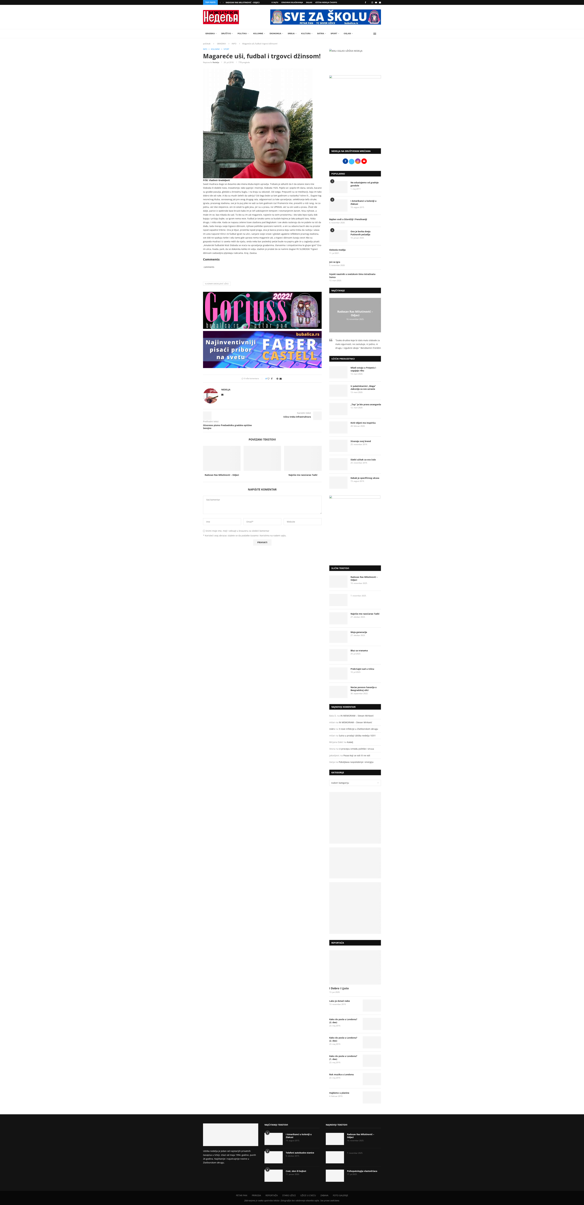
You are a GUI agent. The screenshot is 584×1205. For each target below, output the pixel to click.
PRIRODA (256, 1195)
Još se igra (334, 262)
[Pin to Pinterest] (277, 378)
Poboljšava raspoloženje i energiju (356, 762)
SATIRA (320, 33)
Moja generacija (359, 632)
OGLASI (309, 2)
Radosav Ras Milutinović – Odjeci (243, 2)
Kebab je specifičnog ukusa (365, 478)
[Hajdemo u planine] (372, 1097)
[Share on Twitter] (274, 378)
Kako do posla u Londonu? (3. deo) (343, 1021)
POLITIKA (242, 33)
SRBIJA (291, 33)
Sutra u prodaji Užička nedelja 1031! (357, 735)
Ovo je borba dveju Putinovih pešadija (360, 233)
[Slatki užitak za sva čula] (338, 464)
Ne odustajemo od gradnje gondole (365, 184)
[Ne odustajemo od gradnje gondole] (338, 187)
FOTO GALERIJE (340, 1195)
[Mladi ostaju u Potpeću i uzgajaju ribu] (338, 372)
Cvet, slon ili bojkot (296, 1171)
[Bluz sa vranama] (338, 655)
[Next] (223, 2)
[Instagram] (372, 2)
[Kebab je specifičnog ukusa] (338, 483)
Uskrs (332, 728)
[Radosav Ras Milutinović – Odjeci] (222, 458)
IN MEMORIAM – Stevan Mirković (357, 715)
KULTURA (306, 33)
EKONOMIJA (275, 33)
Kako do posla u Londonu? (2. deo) (343, 1039)
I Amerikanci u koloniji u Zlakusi (363, 202)
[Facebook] (365, 2)
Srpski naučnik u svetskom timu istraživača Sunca (352, 276)
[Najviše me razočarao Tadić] (303, 458)
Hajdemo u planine (339, 1092)
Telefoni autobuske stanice (300, 1152)
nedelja (216, 62)
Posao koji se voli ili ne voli (356, 755)
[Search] (379, 33)
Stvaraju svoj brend (361, 441)
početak (206, 43)
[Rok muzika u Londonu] (372, 1079)
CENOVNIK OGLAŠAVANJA (292, 2)
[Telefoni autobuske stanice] (273, 1157)
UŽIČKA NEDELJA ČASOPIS (326, 2)
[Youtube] (376, 2)
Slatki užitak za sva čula (363, 459)
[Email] (380, 2)
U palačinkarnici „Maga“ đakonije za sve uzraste (363, 388)
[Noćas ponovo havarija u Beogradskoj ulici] (338, 692)
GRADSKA (210, 33)
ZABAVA (324, 1195)
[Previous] (220, 2)
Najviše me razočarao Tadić (303, 474)
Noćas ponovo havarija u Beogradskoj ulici (364, 689)
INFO (234, 43)
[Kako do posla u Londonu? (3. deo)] (372, 1024)
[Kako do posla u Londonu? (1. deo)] (372, 1061)
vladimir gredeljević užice (217, 284)
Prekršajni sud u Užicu (362, 668)
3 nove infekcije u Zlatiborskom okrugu (358, 728)
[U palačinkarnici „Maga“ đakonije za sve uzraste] (338, 391)
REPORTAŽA (272, 1195)
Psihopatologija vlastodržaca (362, 1171)
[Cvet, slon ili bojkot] (273, 1176)
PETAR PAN (241, 1195)
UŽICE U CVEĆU (308, 1195)
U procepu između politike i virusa (356, 748)
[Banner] (355, 908)
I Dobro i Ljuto (339, 988)
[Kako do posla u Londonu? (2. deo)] (372, 1042)
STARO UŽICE (289, 1195)
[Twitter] (368, 2)
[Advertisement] (355, 121)
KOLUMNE (258, 33)
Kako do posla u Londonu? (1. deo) (343, 1058)
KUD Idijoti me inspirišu (363, 422)
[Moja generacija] (338, 637)
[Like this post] (268, 378)
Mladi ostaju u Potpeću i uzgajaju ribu (363, 369)
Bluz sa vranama (359, 650)
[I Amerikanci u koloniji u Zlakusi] (338, 205)
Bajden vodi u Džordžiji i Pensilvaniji (348, 219)
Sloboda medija (337, 249)
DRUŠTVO (226, 33)
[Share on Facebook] (271, 378)
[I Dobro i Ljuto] (355, 967)
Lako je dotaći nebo (339, 1000)
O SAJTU (274, 2)
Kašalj (350, 742)
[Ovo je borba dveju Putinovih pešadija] (338, 236)
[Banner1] (355, 818)
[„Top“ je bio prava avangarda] (338, 409)
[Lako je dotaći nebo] (372, 1005)
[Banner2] (355, 862)
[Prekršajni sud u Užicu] (338, 673)
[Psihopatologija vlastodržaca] (335, 1176)
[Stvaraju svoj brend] (338, 446)
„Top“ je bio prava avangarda (366, 404)
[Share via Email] (281, 378)
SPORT (334, 33)
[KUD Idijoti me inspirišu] (338, 427)
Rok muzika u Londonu (341, 1074)
